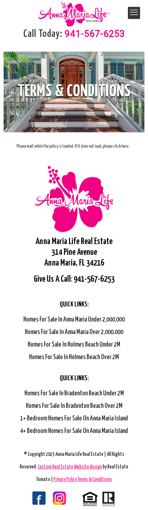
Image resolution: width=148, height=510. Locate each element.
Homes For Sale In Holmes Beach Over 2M (74, 357)
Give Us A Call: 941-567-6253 (74, 279)
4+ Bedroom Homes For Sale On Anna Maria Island (74, 431)
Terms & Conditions (95, 479)
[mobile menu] (134, 13)
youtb (64, 498)
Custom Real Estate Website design (70, 467)
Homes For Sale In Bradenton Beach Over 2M (74, 406)
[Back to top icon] (133, 495)
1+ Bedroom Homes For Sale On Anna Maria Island (74, 418)
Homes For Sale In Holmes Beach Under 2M (74, 345)
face (30, 498)
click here (120, 146)
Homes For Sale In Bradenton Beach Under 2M (74, 393)
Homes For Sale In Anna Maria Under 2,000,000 (74, 319)
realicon (99, 498)
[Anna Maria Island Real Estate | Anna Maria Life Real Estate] (74, 11)
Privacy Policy (66, 479)
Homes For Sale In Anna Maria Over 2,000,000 (74, 332)
